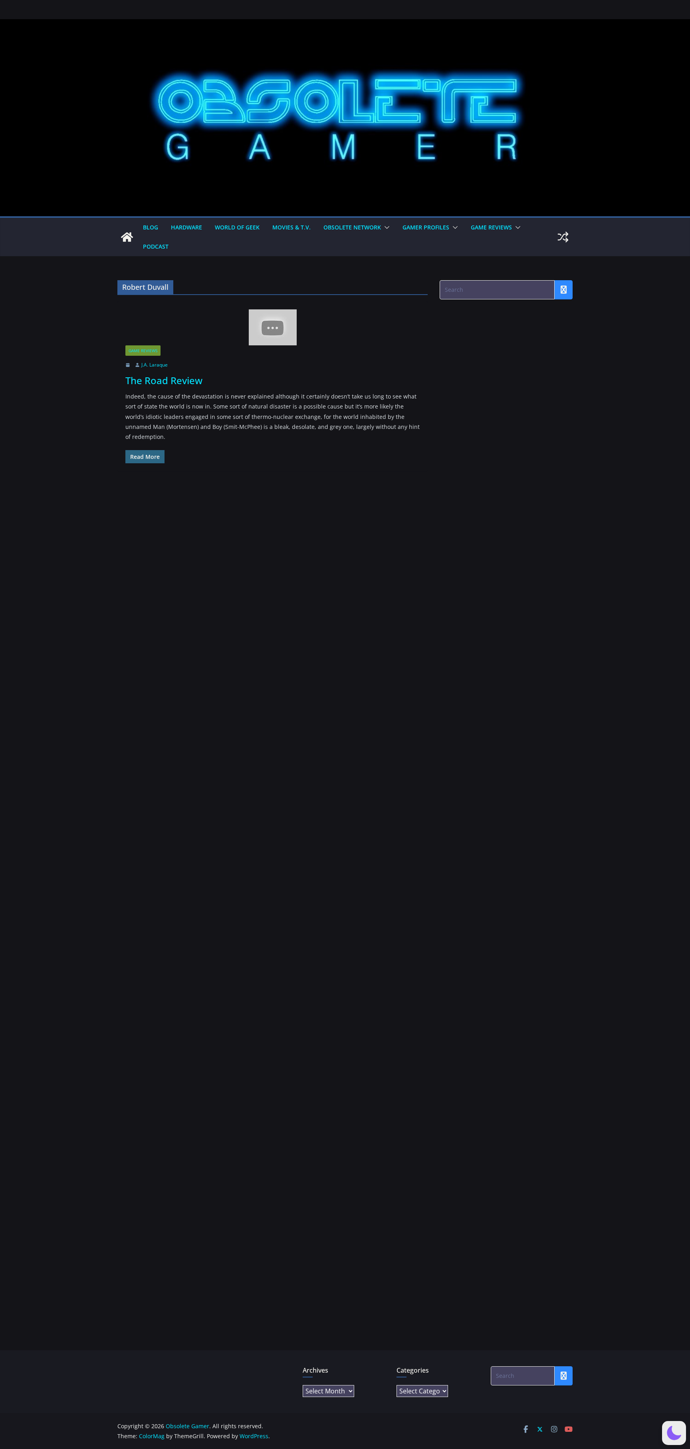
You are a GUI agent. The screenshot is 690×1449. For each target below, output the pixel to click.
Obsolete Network (352, 227)
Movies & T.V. (291, 227)
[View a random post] (563, 237)
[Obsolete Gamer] (127, 237)
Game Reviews (491, 227)
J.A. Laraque (154, 364)
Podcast (156, 246)
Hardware (186, 227)
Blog (150, 227)
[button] (385, 227)
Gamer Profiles (425, 227)
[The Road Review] (272, 327)
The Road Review (163, 380)
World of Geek (237, 227)
